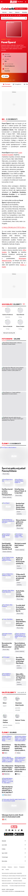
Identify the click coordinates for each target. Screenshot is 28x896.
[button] (9, 834)
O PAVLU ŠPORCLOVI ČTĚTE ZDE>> (14, 227)
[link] (6, 830)
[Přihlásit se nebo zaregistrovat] (25, 1)
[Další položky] (27, 15)
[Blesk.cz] (13, 1)
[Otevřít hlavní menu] (1, 1)
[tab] (4, 12)
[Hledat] (25, 18)
